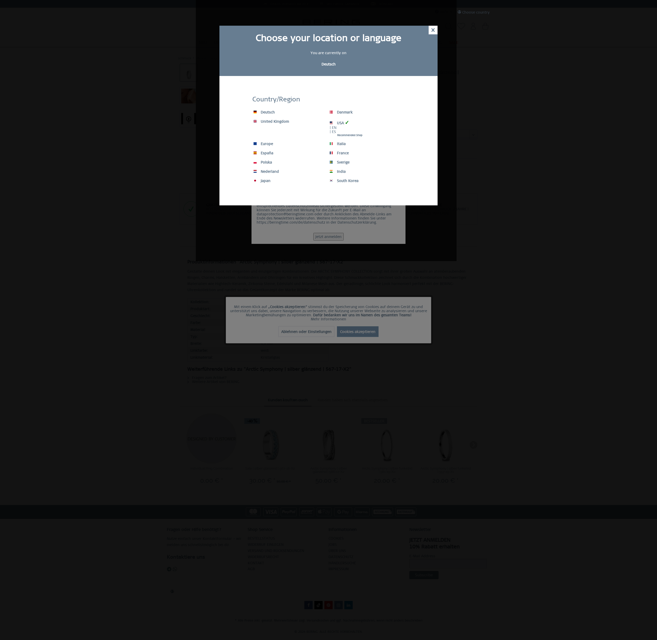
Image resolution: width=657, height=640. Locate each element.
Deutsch (267, 112)
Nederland (269, 171)
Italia (341, 144)
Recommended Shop (349, 135)
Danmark (344, 112)
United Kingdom (274, 121)
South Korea (347, 181)
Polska (266, 162)
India (341, 171)
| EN (333, 128)
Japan (265, 181)
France (342, 153)
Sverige (343, 162)
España (266, 153)
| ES (333, 132)
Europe (266, 144)
